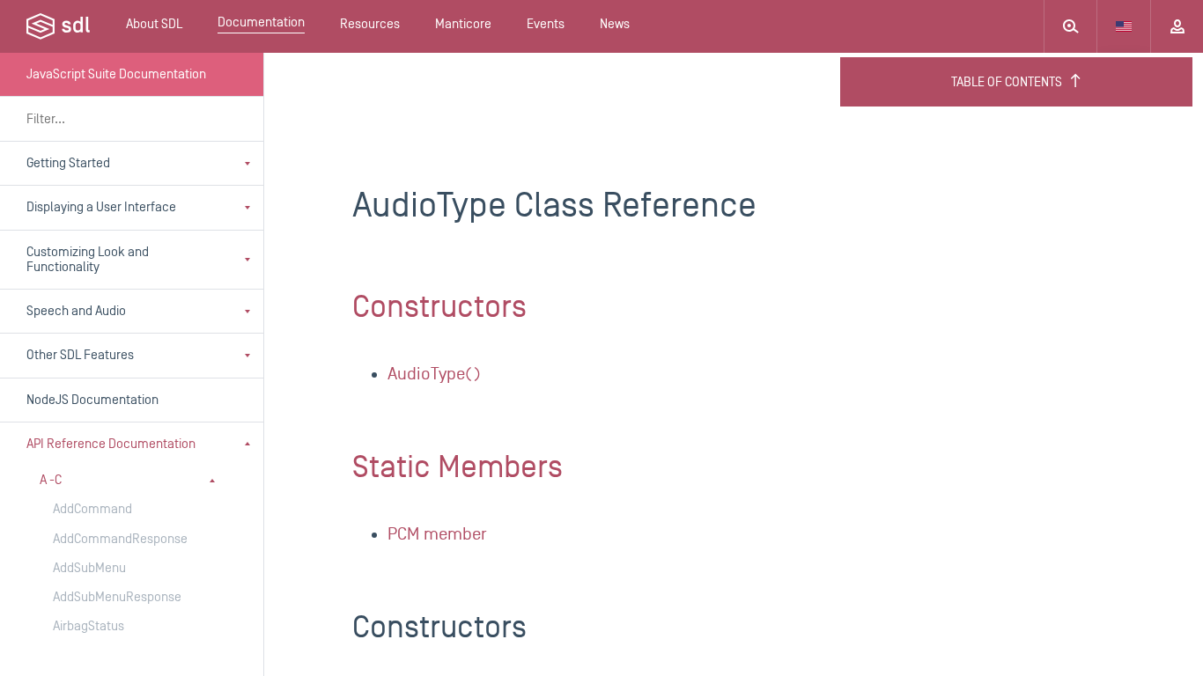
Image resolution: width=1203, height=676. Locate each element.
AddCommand (92, 509)
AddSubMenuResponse (117, 597)
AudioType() (434, 374)
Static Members (457, 467)
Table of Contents (1006, 82)
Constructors (439, 307)
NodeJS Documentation (92, 400)
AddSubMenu (89, 568)
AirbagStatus (88, 626)
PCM (437, 534)
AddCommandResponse (120, 539)
